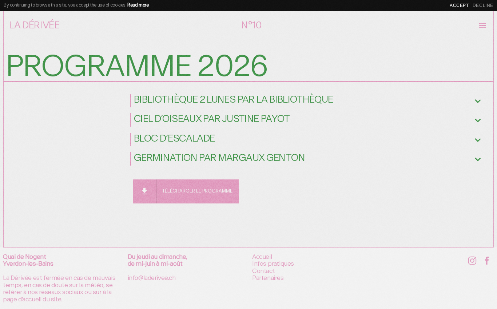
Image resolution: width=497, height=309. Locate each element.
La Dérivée (34, 25)
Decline (483, 5)
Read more (137, 5)
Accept (459, 5)
